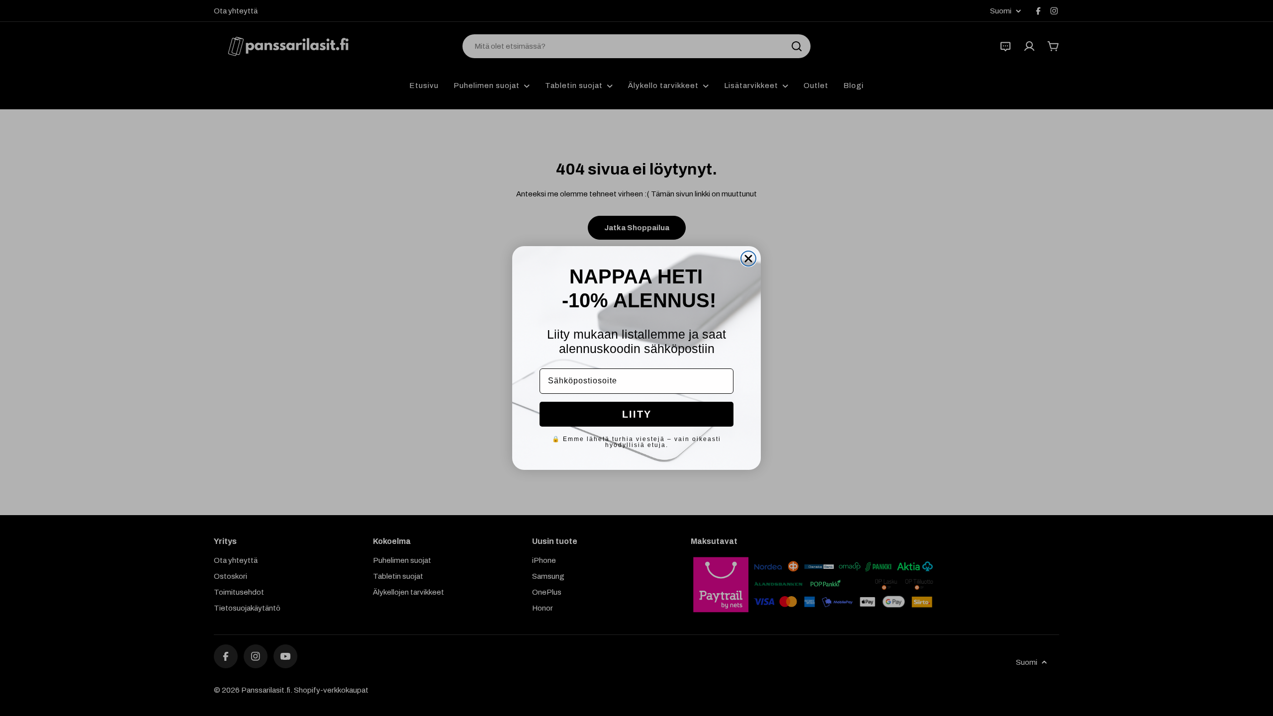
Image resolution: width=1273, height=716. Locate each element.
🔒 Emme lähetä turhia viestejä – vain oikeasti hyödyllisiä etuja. (636, 442)
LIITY (636, 414)
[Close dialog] (748, 258)
